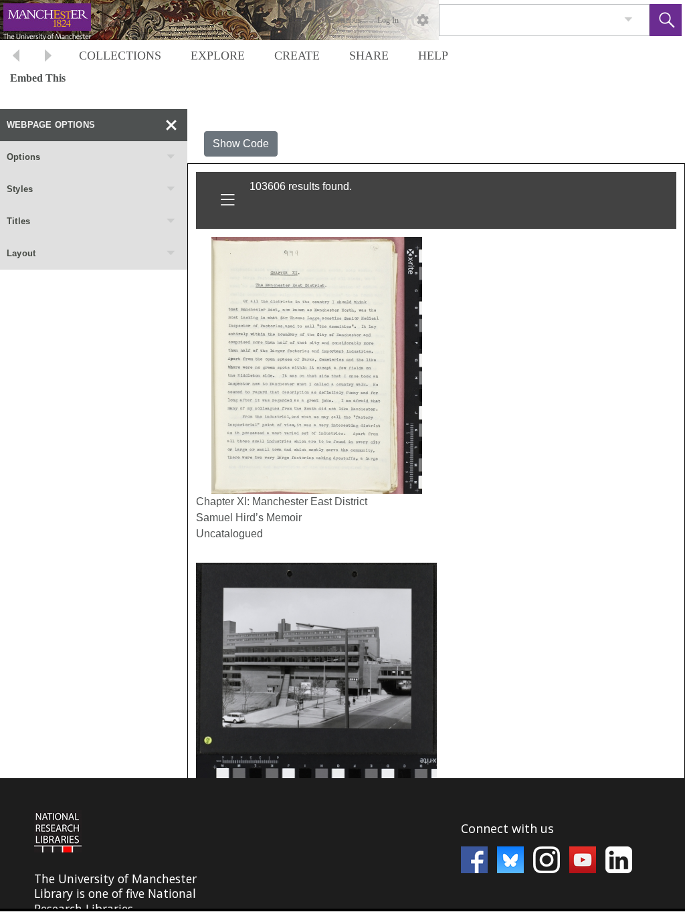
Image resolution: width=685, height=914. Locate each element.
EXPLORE (218, 55)
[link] (628, 20)
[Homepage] (252, 20)
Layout (21, 253)
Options (23, 157)
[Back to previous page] (16, 57)
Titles (18, 221)
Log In (388, 20)
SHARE (369, 55)
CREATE (297, 55)
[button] (666, 20)
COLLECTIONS (120, 55)
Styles (20, 189)
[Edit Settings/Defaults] (423, 20)
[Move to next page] (48, 57)
